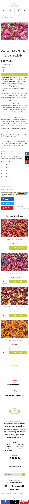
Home (2, 17)
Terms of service (20, 446)
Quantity (3, 67)
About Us (9, 444)
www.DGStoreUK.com (14, 480)
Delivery (9, 446)
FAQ (9, 448)
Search (20, 448)
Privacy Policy (8, 450)
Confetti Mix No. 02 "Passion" (14, 273)
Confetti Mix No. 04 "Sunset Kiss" (14, 340)
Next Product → (24, 208)
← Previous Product (18, 206)
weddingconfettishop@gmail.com (14, 466)
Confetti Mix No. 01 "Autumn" (14, 239)
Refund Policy (20, 444)
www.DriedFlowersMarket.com (14, 482)
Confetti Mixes (10, 17)
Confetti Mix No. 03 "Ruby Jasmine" (14, 306)
